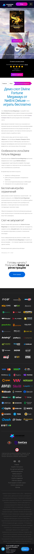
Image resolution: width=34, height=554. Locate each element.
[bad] (11, 66)
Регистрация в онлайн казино (17, 483)
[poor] (14, 66)
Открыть (25, 549)
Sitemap (17, 487)
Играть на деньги (17, 74)
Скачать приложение (17, 485)
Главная (4, 83)
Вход (21, 4)
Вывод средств (16, 473)
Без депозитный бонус (17, 469)
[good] (19, 66)
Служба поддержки (17, 478)
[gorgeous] (22, 66)
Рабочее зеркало (17, 480)
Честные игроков (17, 476)
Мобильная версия (17, 471)
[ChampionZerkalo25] (19, 461)
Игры (11, 83)
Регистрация (17, 274)
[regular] (17, 66)
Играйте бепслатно (17, 467)
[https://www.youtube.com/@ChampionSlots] (14, 461)
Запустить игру (17, 41)
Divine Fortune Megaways (22, 83)
